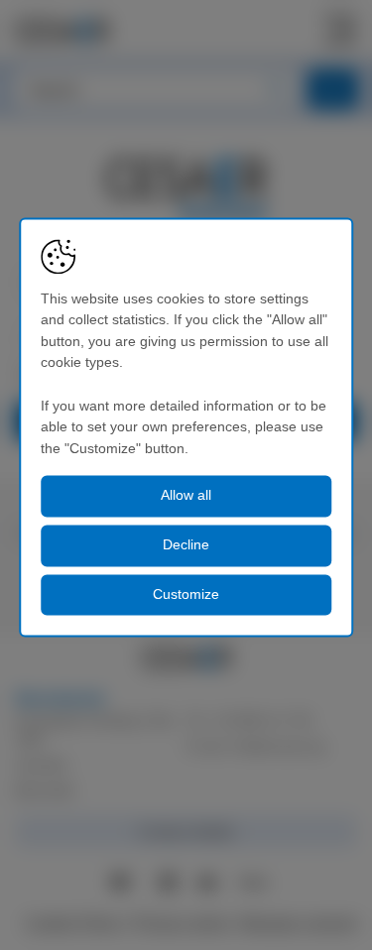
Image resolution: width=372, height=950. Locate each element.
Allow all (186, 496)
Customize (186, 594)
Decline (186, 544)
